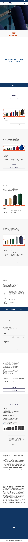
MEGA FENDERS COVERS (21, 73)
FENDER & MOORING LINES (14, 517)
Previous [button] (2, 49)
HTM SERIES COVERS (21, 52)
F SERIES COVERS (6, 53)
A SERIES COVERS (14, 51)
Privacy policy (16, 540)
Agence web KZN (20, 540)
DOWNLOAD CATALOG (14, 98)
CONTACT (14, 524)
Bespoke (4, 287)
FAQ (14, 523)
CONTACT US (14, 95)
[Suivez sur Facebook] (14, 527)
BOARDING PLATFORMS (14, 518)
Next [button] (25, 49)
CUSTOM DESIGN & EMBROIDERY (14, 519)
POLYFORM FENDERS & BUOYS (14, 512)
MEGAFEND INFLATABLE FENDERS (14, 511)
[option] (6, 49)
